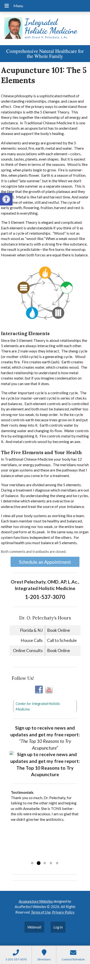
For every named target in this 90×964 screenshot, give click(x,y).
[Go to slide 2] (38, 863)
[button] (6, 199)
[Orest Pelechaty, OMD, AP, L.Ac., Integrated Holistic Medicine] (45, 28)
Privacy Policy (63, 912)
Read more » (41, 857)
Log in (58, 927)
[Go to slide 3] (44, 863)
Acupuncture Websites (36, 901)
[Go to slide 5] (57, 863)
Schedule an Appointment (45, 562)
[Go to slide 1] (32, 863)
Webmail (34, 927)
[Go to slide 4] (50, 863)
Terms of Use (41, 912)
